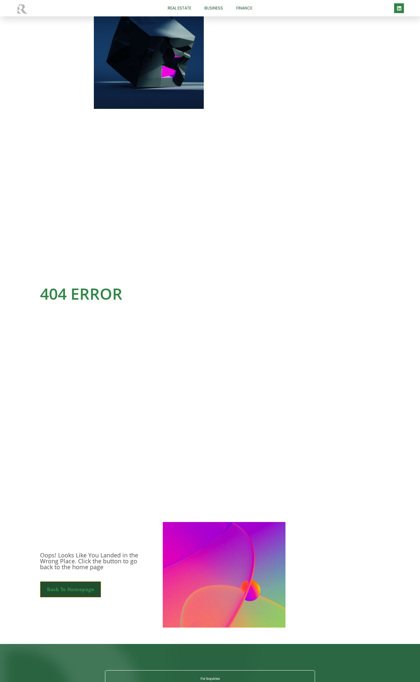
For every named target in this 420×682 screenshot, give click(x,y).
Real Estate (179, 8)
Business (213, 8)
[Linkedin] (399, 8)
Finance (244, 8)
